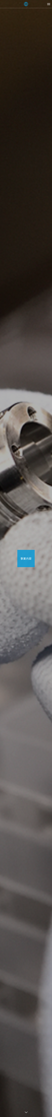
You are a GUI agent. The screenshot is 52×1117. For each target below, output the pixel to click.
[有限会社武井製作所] (26, 4)
